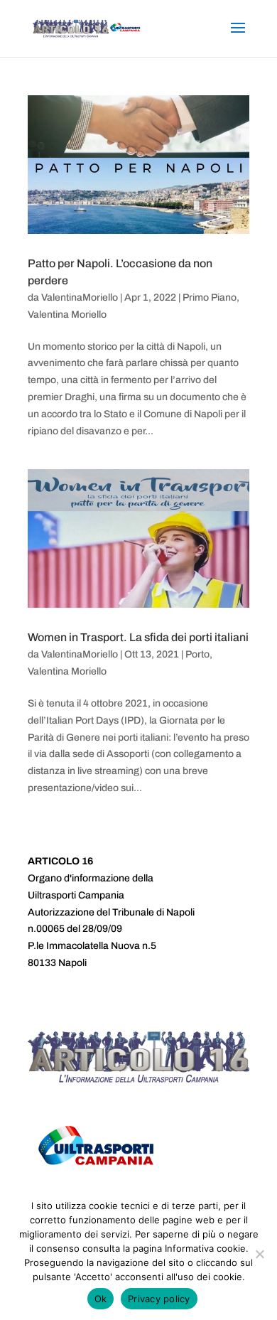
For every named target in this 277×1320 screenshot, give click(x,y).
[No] (259, 1254)
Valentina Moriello (67, 314)
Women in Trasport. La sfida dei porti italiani (138, 637)
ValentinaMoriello (79, 297)
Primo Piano (210, 297)
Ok (100, 1298)
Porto (197, 654)
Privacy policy (159, 1298)
